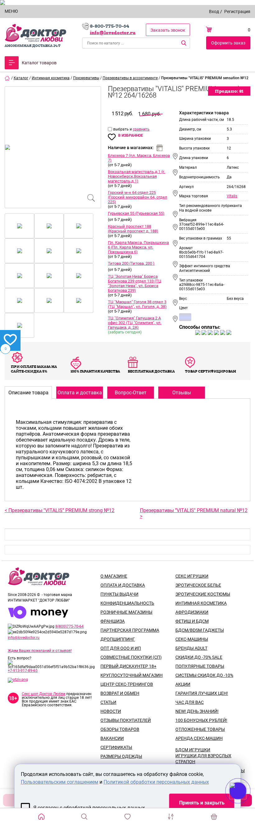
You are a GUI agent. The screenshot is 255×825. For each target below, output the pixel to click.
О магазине (113, 576)
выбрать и (123, 129)
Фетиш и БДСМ (192, 621)
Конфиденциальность (127, 603)
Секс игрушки (191, 576)
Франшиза (112, 621)
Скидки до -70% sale (198, 657)
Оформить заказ (228, 42)
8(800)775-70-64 (69, 626)
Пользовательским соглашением (59, 782)
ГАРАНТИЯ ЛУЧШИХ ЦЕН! (201, 693)
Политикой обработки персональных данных (156, 782)
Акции (182, 684)
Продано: (229, 91)
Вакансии (112, 738)
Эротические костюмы (202, 594)
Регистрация (237, 11)
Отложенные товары (200, 729)
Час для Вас (189, 702)
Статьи (108, 702)
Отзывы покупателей (125, 720)
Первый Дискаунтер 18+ (128, 666)
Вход (214, 11)
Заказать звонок (168, 30)
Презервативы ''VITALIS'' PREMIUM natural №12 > (194, 513)
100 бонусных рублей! (201, 720)
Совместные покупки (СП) (131, 657)
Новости (110, 711)
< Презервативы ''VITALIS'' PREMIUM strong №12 (59, 510)
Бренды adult (191, 648)
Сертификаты (116, 747)
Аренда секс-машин (199, 738)
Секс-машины (191, 639)
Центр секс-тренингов (126, 684)
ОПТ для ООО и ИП (120, 648)
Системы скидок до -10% (204, 675)
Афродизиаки (191, 612)
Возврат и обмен (119, 693)
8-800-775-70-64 (109, 26)
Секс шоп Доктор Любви (43, 694)
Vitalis (232, 196)
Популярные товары (199, 666)
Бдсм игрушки (192, 749)
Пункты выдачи (119, 594)
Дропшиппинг (117, 639)
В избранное (130, 135)
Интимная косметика (201, 603)
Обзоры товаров (119, 729)
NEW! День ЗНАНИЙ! (197, 711)
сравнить (141, 129)
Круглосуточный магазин (131, 675)
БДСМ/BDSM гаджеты (199, 630)
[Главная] (7, 78)
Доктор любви (35, 33)
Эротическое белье (198, 585)
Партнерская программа (129, 630)
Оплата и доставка (122, 585)
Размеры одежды (121, 756)
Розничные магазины (126, 612)
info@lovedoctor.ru (113, 32)
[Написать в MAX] (246, 803)
